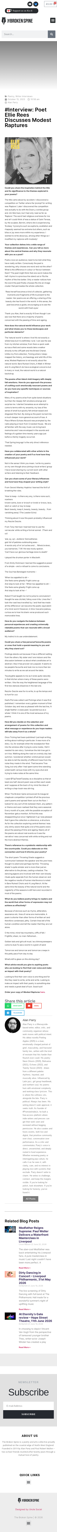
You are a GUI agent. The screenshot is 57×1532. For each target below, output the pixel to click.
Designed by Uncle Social (28, 1509)
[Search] (51, 34)
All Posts (30, 1198)
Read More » (25, 1268)
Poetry (11, 96)
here (42, 992)
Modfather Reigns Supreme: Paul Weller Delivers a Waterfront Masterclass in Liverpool (33, 1234)
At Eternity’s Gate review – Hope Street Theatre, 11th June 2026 (35, 1317)
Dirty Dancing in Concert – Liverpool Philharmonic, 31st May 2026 (35, 1278)
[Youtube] (29, 4)
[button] (52, 20)
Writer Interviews (24, 96)
